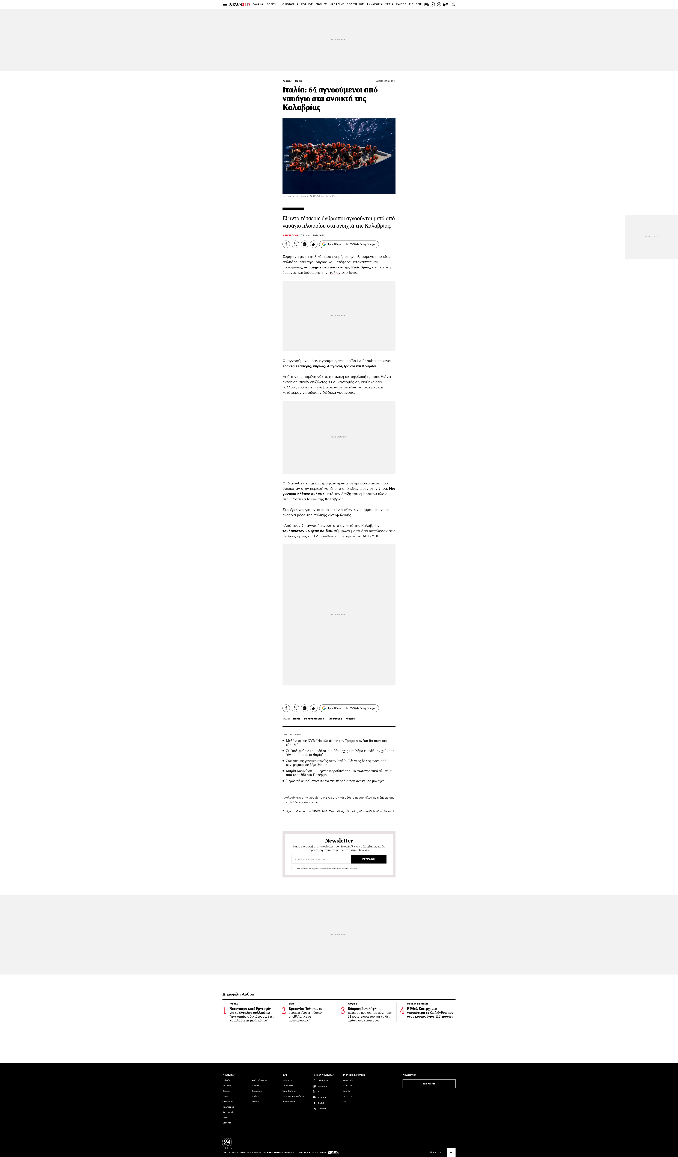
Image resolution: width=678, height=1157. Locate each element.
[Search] (453, 4)
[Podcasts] (439, 4)
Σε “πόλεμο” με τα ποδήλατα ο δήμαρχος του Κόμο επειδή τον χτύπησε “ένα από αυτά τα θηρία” (340, 752)
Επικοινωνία (288, 1102)
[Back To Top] (451, 1152)
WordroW (365, 811)
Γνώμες (226, 1096)
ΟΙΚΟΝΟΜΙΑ (290, 4)
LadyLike (347, 1096)
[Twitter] (295, 244)
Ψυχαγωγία (228, 1112)
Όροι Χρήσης (289, 1091)
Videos (255, 1096)
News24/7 (348, 1080)
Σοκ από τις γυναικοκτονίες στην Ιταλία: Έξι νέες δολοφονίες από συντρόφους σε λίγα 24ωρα (336, 763)
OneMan (347, 1091)
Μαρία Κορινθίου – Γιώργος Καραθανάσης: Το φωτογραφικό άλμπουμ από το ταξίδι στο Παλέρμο (339, 773)
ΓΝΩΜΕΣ (321, 4)
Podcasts (257, 1091)
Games (300, 811)
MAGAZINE (337, 4)
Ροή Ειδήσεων (259, 1080)
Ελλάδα (226, 1080)
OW (345, 1102)
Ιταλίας (335, 272)
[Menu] (224, 4)
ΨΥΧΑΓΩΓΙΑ (375, 4)
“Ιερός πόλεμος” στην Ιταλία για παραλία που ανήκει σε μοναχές (335, 781)
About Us (287, 1080)
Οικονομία (227, 1102)
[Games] (445, 4)
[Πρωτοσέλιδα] (426, 4)
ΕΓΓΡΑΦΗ (429, 1084)
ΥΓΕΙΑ (389, 4)
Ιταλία (298, 81)
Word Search (384, 811)
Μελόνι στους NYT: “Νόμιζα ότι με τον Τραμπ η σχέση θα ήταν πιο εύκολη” (336, 742)
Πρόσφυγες (335, 719)
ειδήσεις (382, 797)
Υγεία (225, 1117)
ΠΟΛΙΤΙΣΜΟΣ (355, 4)
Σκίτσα (255, 1086)
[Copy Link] (313, 244)
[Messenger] (304, 244)
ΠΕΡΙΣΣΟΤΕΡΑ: (291, 734)
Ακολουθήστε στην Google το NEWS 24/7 (310, 797)
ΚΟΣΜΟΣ (307, 4)
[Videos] (432, 4)
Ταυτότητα (287, 1086)
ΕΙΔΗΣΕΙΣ (415, 4)
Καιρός (401, 4)
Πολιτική (226, 1086)
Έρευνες (226, 1123)
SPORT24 (347, 1086)
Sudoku (352, 811)
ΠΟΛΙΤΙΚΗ (272, 4)
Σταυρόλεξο (337, 811)
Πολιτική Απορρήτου (293, 1096)
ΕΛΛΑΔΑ (258, 4)
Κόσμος (287, 81)
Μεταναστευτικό (314, 719)
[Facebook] (286, 244)
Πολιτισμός (228, 1107)
